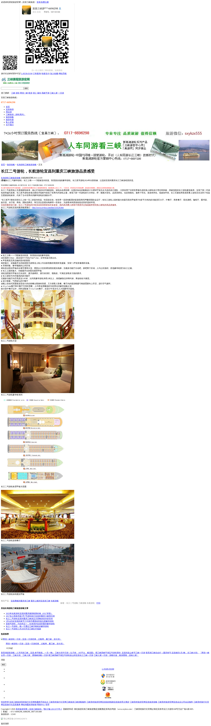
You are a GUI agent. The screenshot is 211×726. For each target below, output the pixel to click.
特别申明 (5, 702)
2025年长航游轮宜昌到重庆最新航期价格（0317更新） (29, 613)
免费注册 (45, 2)
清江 (35, 93)
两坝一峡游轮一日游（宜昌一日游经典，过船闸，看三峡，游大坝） (35, 644)
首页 (3, 165)
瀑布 (39, 93)
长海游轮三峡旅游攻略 (26, 165)
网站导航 (63, 74)
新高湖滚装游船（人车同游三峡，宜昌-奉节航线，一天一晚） (27, 653)
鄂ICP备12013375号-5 (52, 709)
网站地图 (25, 705)
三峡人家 (54, 93)
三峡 (13, 93)
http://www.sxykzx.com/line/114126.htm (48, 208)
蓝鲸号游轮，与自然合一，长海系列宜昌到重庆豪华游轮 (30, 624)
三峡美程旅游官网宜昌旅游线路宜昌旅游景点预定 (107, 702)
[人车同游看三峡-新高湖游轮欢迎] (105, 162)
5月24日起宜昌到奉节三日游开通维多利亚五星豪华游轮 (30, 621)
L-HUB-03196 (26, 74)
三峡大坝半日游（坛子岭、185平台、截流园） (75, 653)
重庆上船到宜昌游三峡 (40, 601)
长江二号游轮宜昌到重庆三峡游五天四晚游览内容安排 (29, 619)
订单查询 (37, 74)
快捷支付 (45, 74)
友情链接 (33, 705)
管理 (47, 705)
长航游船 (55, 601)
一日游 (61, 93)
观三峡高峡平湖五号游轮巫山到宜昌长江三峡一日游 (70, 655)
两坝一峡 (24, 93)
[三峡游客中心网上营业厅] (105, 137)
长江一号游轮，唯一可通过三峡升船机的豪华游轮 (27, 626)
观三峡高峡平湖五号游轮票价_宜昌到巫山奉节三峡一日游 (120, 653)
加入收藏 (54, 74)
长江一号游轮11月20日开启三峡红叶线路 (23, 629)
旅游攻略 (11, 165)
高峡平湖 (45, 93)
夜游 (30, 93)
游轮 (18, 93)
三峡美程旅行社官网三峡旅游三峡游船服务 (67, 702)
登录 (39, 2)
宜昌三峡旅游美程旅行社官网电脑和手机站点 (28, 702)
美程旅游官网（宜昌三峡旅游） (29, 709)
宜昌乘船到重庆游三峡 (20, 601)
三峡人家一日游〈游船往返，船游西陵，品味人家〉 (116, 655)
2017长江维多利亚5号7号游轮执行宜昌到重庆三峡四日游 (30, 616)
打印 (98, 603)
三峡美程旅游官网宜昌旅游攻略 (143, 702)
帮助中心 (41, 705)
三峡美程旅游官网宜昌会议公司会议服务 (175, 702)
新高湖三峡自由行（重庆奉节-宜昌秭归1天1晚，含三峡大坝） (172, 653)
